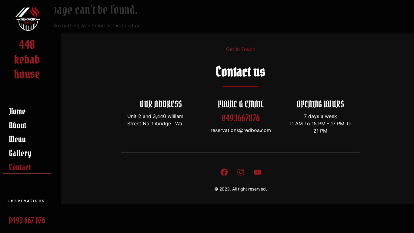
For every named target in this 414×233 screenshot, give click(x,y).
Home (17, 111)
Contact (20, 167)
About (17, 125)
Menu (17, 139)
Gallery (20, 153)
